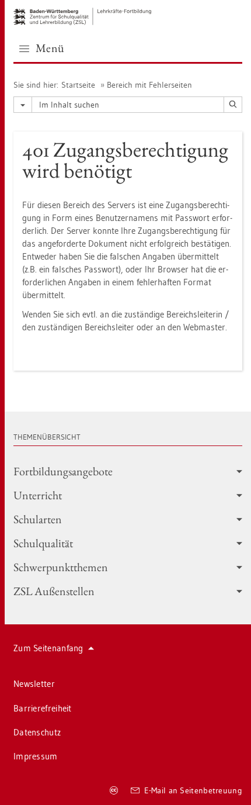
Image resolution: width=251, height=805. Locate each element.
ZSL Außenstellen (54, 591)
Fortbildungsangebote (63, 471)
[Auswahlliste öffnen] (22, 104)
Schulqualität (43, 543)
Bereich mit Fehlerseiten (149, 85)
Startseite (78, 85)
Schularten (37, 519)
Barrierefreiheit (42, 708)
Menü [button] (50, 48)
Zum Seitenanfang (48, 648)
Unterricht (37, 495)
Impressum (35, 756)
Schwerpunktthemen (60, 567)
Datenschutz (37, 732)
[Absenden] (233, 104)
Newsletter (34, 683)
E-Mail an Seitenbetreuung (193, 790)
